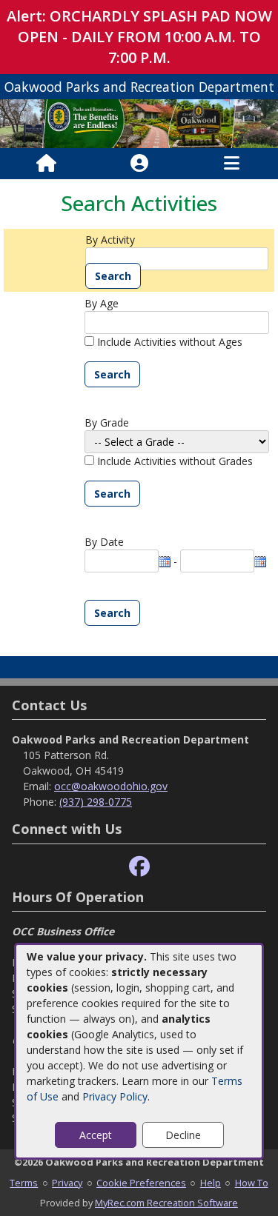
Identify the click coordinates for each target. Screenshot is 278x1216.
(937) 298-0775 (95, 802)
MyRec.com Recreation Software (166, 1202)
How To (251, 1182)
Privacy (67, 1182)
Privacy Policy (115, 1096)
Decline (183, 1135)
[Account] (139, 163)
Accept (95, 1135)
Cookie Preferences (141, 1182)
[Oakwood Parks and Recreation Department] (139, 123)
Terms (24, 1182)
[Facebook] (139, 867)
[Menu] (231, 163)
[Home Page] (46, 163)
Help (210, 1182)
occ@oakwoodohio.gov (111, 786)
